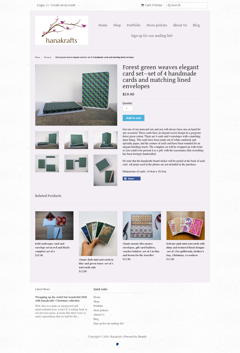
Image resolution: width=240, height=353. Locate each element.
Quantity (127, 103)
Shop (117, 25)
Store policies (157, 25)
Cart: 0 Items (153, 5)
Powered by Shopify (135, 336)
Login (41, 5)
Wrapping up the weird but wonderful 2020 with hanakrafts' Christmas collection (61, 298)
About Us (180, 25)
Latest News (42, 289)
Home (103, 25)
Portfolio (134, 25)
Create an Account (63, 5)
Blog (196, 25)
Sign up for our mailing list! (152, 36)
